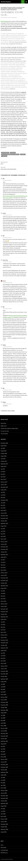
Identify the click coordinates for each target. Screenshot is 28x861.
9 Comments (14, 17)
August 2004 (3, 832)
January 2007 (4, 762)
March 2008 (3, 725)
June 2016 (3, 495)
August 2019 (3, 450)
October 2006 (4, 769)
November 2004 (4, 824)
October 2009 (4, 676)
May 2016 (3, 497)
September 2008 (4, 710)
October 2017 (4, 461)
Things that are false (12, 9)
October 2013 (4, 552)
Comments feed (4, 850)
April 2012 (3, 598)
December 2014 (4, 515)
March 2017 (3, 479)
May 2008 (3, 720)
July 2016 (3, 492)
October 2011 (4, 614)
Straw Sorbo (3, 423)
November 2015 (4, 500)
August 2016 (3, 489)
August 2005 (3, 806)
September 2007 (4, 741)
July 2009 (3, 684)
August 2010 (3, 650)
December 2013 (4, 546)
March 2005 (3, 816)
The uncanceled (4, 433)
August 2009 (3, 681)
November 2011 (4, 611)
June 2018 (3, 458)
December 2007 (4, 733)
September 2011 (4, 616)
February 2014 (4, 541)
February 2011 (4, 635)
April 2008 (3, 723)
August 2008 (3, 712)
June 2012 (3, 593)
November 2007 (4, 736)
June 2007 (3, 749)
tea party (23, 154)
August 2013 (3, 557)
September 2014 (4, 523)
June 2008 (3, 717)
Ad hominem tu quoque (6, 7)
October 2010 (4, 645)
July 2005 (3, 808)
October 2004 (4, 826)
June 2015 (3, 502)
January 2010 (4, 668)
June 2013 (3, 562)
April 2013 (3, 567)
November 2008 (4, 705)
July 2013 (3, 559)
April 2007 (3, 754)
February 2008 (4, 728)
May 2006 (3, 782)
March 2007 (3, 756)
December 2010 (4, 640)
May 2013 (3, 565)
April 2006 (3, 785)
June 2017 (3, 471)
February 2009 (4, 697)
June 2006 (3, 780)
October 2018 (4, 453)
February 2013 (4, 572)
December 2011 (4, 609)
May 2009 (3, 689)
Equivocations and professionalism (8, 168)
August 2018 (3, 456)
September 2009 (4, 679)
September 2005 (4, 803)
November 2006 (4, 767)
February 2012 (4, 603)
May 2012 (3, 596)
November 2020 (4, 443)
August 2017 (3, 466)
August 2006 (3, 775)
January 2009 (4, 699)
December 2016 (4, 487)
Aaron (4, 281)
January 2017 (4, 484)
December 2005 (4, 795)
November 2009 (4, 673)
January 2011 (4, 637)
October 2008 (4, 707)
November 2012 (4, 580)
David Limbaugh (5, 21)
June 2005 (3, 811)
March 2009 (3, 694)
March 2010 (3, 663)
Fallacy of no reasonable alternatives (10, 154)
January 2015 (4, 513)
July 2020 (3, 448)
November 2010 (4, 642)
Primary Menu (26, 1)
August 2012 (3, 588)
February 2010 (4, 666)
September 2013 (4, 554)
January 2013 (4, 575)
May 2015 (3, 505)
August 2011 (3, 619)
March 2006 (3, 787)
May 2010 (3, 658)
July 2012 (3, 590)
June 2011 (3, 624)
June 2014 (3, 531)
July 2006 (3, 777)
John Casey (5, 260)
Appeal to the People (17, 7)
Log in (2, 845)
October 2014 (4, 520)
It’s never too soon (5, 431)
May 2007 (3, 751)
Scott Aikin (8, 17)
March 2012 (3, 601)
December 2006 (4, 764)
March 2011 (3, 632)
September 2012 (4, 585)
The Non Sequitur (6, 2)
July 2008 (3, 715)
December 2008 (4, 702)
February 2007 (4, 759)
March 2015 (3, 510)
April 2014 (3, 536)
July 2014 (3, 528)
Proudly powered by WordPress (7, 859)
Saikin (4, 213)
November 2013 (4, 549)
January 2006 (4, 793)
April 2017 (3, 476)
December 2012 (4, 577)
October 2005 (4, 800)
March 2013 (3, 570)
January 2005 (4, 821)
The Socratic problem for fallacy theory (9, 428)
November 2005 (4, 798)
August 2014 (3, 526)
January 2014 (4, 544)
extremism (13, 152)
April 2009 (3, 692)
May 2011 (3, 627)
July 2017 (3, 469)
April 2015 (3, 507)
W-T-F (4, 163)
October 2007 (4, 738)
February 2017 (4, 482)
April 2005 (3, 813)
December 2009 (4, 671)
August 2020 (3, 445)
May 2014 (3, 533)
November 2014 (4, 518)
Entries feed (3, 847)
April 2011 (3, 629)
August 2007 (3, 743)
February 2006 (4, 790)
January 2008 (4, 730)
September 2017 (4, 463)
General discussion (12, 8)
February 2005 (4, 819)
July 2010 (3, 653)
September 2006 (4, 772)
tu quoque (4, 156)
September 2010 (4, 647)
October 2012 (4, 583)
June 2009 (3, 686)
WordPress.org (4, 852)
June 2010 (3, 655)
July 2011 (3, 622)
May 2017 (3, 474)
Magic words (3, 425)
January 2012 (4, 606)
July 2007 (3, 746)
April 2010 (3, 660)
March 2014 (3, 539)
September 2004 (4, 829)
